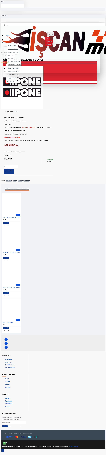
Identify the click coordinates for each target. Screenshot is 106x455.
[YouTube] (6, 347)
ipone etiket (8, 180)
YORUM (16, 111)
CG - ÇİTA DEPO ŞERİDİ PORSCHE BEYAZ (11, 217)
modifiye (20, 180)
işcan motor (26, 180)
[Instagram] (6, 343)
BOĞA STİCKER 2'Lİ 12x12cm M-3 (11, 287)
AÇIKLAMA (10, 111)
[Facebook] (6, 339)
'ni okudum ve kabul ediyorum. (14, 426)
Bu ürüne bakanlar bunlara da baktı (17, 189)
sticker (14, 180)
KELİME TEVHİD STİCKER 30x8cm (11, 252)
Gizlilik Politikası (73, 446)
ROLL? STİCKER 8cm (8, 322)
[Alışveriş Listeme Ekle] (5, 225)
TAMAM (4, 442)
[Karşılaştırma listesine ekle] (9, 225)
